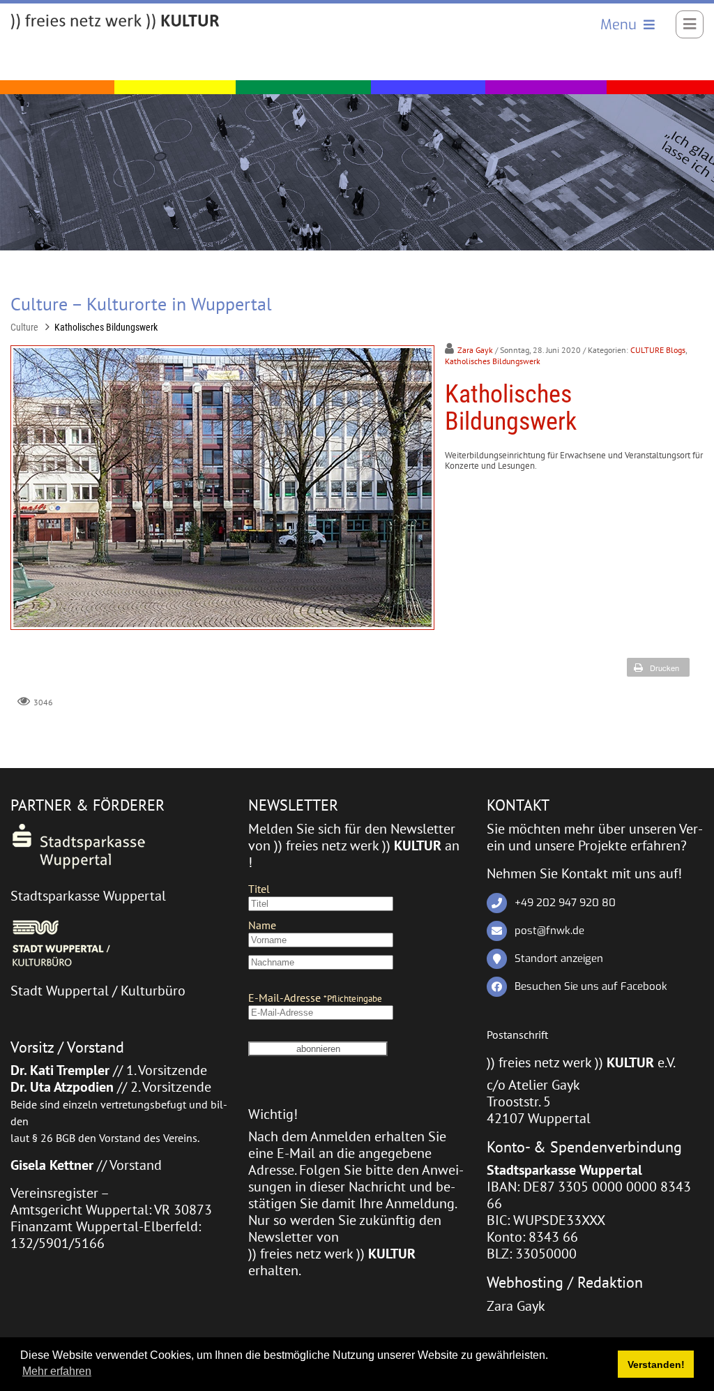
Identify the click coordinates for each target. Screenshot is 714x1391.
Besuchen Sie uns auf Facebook (591, 986)
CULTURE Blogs (657, 350)
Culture (24, 327)
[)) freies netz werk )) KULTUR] (115, 22)
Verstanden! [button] (656, 1364)
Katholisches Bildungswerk (106, 327)
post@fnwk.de (549, 931)
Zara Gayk (475, 350)
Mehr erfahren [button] (56, 1371)
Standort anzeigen (559, 958)
